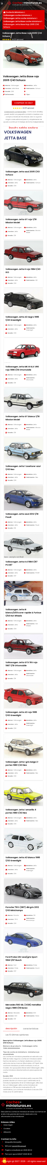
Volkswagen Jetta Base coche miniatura (22, 21)
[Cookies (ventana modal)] (4, 1160)
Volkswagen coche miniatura (16, 15)
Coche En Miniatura (15, 12)
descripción (11, 1028)
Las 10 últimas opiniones (17, 1034)
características (30, 1028)
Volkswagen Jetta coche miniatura (19, 18)
